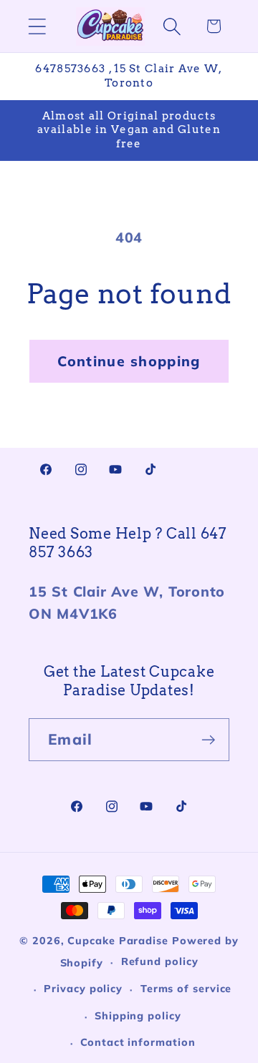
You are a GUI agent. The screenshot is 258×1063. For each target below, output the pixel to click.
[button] (36, 26)
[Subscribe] (208, 740)
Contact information (137, 1042)
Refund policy (160, 961)
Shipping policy (138, 1015)
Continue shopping (128, 361)
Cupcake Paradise (117, 940)
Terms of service (186, 988)
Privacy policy (83, 988)
